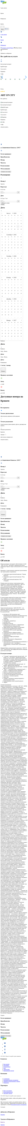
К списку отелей (6, 47)
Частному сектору (7, 1093)
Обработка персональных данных (11, 1081)
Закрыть (3, 1124)
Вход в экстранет (7, 1090)
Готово (2, 204)
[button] (2, 77)
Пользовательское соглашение (10, 1080)
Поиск (11, 47)
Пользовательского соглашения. (19, 1104)
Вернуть (3, 1122)
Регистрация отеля (8, 1092)
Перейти (3, 1114)
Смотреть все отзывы (6, 171)
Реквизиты (6, 1082)
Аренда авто (6, 1069)
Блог (4, 1068)
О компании (6, 1078)
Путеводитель (6, 1066)
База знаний (6, 1064)
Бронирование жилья (8, 1070)
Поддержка (6, 1065)
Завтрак (3, 434)
